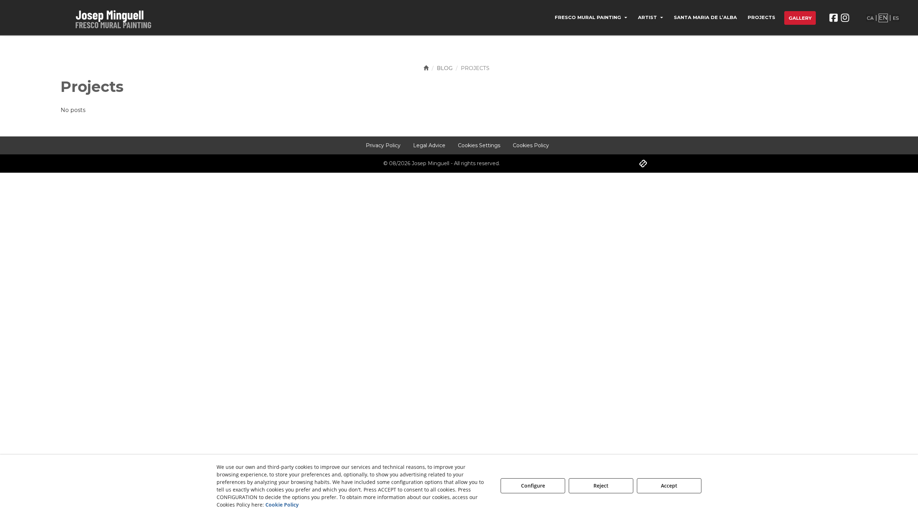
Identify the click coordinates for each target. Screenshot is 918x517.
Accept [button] (669, 485)
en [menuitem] (883, 17)
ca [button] (870, 18)
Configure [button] (533, 485)
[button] (117, 18)
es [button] (896, 18)
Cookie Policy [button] (282, 504)
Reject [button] (601, 485)
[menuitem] (591, 18)
